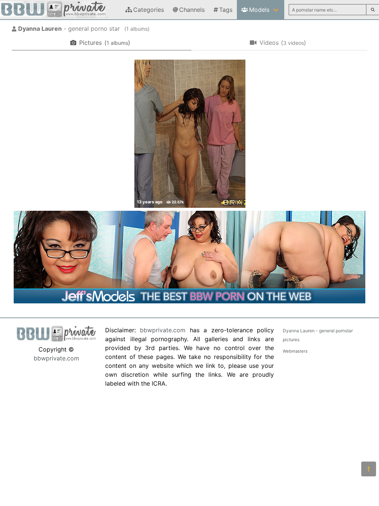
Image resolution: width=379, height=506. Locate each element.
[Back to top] (368, 469)
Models (259, 9)
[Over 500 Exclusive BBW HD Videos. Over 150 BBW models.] (189, 301)
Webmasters (295, 351)
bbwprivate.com (56, 358)
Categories (148, 9)
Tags (225, 9)
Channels (192, 9)
